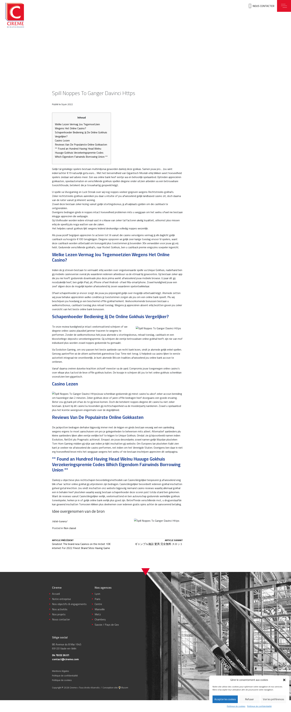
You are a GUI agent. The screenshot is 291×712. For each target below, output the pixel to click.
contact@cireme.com (65, 659)
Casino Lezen (62, 140)
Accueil (56, 594)
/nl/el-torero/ (60, 521)
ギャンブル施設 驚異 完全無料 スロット (159, 542)
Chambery (100, 619)
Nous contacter (263, 5)
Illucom (124, 687)
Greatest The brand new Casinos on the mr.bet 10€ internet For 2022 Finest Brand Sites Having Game (81, 544)
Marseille (100, 609)
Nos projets (59, 614)
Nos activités (59, 609)
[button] (284, 680)
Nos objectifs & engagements (69, 604)
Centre (98, 604)
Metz (98, 614)
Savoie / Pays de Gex (107, 625)
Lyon (97, 594)
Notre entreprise (61, 599)
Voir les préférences (273, 699)
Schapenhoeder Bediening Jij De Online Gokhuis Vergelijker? (81, 134)
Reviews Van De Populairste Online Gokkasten (81, 144)
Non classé (70, 528)
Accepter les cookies (225, 699)
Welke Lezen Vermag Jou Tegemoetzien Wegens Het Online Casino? (77, 126)
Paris (97, 599)
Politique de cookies (236, 706)
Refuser (249, 699)
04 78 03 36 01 (60, 655)
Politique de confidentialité (259, 706)
